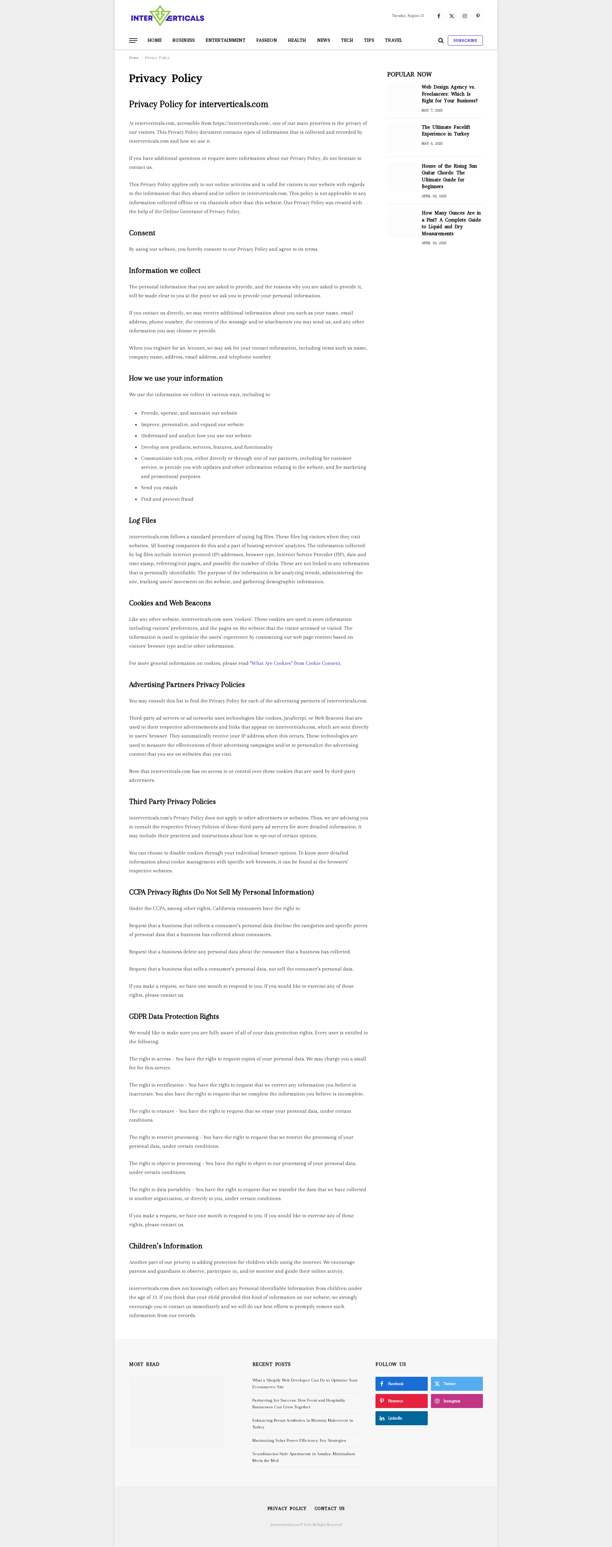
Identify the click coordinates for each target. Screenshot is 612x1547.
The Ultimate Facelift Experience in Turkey (446, 130)
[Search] (441, 40)
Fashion (266, 40)
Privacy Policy (287, 1508)
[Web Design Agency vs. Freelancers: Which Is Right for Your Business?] (401, 97)
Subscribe (465, 40)
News (323, 40)
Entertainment (225, 40)
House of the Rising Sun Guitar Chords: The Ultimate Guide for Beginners (449, 176)
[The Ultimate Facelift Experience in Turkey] (401, 137)
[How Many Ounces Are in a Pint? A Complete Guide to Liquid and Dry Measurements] (401, 223)
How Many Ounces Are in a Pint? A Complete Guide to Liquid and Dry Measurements (451, 223)
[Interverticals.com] (167, 16)
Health (297, 40)
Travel (394, 40)
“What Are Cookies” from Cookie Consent (295, 663)
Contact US (330, 1508)
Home (155, 40)
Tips (369, 40)
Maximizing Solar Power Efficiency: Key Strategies (299, 1440)
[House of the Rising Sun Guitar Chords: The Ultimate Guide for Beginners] (401, 176)
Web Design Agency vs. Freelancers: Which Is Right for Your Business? (450, 94)
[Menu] (133, 40)
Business (183, 40)
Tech (347, 40)
